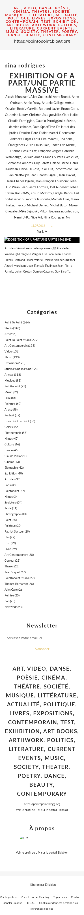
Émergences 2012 (20, 145)
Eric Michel (67, 145)
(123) (21, 369)
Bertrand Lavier (49, 109)
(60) (12, 404)
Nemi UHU (21, 217)
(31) (10, 508)
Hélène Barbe (59, 163)
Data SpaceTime (44, 127)
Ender (55, 145)
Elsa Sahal (66, 139)
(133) (11, 357)
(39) (12, 479)
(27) (15, 572)
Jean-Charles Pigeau (20, 181)
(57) (12, 415)
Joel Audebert (59, 187)
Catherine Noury (16, 115)
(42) (14, 467)
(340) (12, 328)
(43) (15, 456)
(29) (17, 531)
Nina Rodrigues (54, 217)
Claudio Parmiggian (21, 121)
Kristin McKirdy (41, 193)
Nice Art (36, 217)
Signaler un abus (13, 903)
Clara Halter (70, 115)
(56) (19, 421)
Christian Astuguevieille (45, 115)
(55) (15, 433)
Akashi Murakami (17, 97)
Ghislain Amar (32, 157)
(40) (13, 473)
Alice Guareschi (41, 97)
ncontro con (69, 211)
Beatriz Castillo (27, 109)
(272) (21, 340)
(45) (11, 450)
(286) (10, 334)
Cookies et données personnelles (58, 903)
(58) (10, 409)
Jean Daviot (67, 175)
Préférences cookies (41, 908)
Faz (34, 151)
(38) (10, 485)
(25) (11, 595)
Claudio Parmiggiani (49, 121)
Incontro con (64, 169)
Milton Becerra (49, 211)
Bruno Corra (69, 109)
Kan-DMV (22, 193)
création (69, 121)
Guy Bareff (41, 163)
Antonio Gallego (53, 103)
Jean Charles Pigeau (43, 175)
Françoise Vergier (49, 151)
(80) (9, 398)
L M (38, 810)
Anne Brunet (61, 97)
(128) (14, 363)
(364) (17, 322)
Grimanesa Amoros (19, 163)
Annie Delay (32, 103)
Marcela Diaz (60, 199)
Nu (68, 217)
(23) (13, 607)
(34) (11, 496)
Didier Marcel (48, 133)
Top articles (60, 897)
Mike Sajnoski (28, 211)
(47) (11, 438)
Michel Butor (59, 205)
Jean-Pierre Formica (34, 187)
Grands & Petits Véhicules (60, 157)
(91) (12, 380)
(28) (19, 555)
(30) (15, 514)
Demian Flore (28, 133)
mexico (21, 205)
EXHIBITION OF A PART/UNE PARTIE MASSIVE (42, 83)
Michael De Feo (37, 205)
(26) (19, 584)
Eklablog (50, 885)
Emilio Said (41, 145)
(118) (12, 375)
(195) (19, 345)
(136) (11, 351)
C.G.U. (31, 903)
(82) (11, 392)
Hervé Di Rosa (29, 169)
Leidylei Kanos (63, 193)
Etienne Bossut (20, 151)
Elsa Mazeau (49, 139)
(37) (14, 491)
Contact (75, 897)
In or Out (47, 169)
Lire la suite (42, 280)
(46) (12, 444)
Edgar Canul (31, 139)
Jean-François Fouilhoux (52, 181)
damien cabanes (20, 127)
